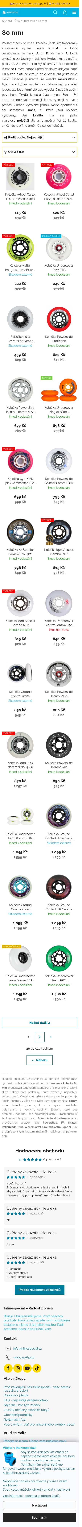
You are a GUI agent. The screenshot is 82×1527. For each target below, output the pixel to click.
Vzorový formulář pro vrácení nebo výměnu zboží (39, 1424)
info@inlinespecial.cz (27, 1348)
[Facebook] (8, 1368)
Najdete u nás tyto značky (22, 1405)
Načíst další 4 (39, 1023)
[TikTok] (36, 1368)
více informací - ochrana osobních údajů (31, 1496)
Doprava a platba (16, 1395)
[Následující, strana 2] (40, 1037)
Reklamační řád (15, 1419)
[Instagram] (17, 1368)
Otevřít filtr (16, 152)
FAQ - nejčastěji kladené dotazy (26, 1400)
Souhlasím (39, 1517)
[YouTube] (27, 1368)
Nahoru (41, 1060)
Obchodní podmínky (18, 1415)
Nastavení (39, 1505)
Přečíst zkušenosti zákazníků (40, 1290)
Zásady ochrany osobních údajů (26, 1410)
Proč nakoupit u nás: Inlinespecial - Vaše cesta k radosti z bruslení (37, 1389)
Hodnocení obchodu (39, 1151)
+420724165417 (24, 1357)
